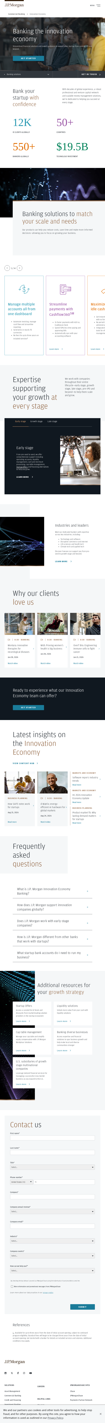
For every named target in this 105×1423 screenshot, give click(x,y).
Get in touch (89, 74)
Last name (14, 1148)
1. (13, 1333)
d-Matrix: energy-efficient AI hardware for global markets (53, 807)
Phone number (16, 1177)
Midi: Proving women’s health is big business (52, 647)
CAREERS (41, 1386)
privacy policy (48, 1292)
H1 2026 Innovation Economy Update (82, 796)
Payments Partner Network (81, 1400)
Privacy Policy (55, 1417)
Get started (28, 58)
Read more (12, 822)
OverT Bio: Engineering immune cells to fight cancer (85, 648)
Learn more (54, 349)
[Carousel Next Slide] (19, 268)
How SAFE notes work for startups (19, 805)
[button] (101, 1414)
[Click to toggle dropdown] (48, 74)
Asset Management (12, 1391)
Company (14, 1192)
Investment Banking (13, 1404)
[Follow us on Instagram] (24, 1373)
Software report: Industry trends (85, 779)
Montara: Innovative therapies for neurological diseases (19, 648)
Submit (82, 1307)
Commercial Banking (13, 1396)
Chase (72, 1391)
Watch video (13, 663)
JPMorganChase (76, 1396)
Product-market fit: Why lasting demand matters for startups (84, 816)
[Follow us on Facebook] (18, 1373)
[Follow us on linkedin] (5, 1373)
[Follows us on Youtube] (30, 1373)
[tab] (21, 423)
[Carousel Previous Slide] (7, 268)
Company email (16, 1222)
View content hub (23, 763)
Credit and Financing (13, 1400)
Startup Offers (22, 467)
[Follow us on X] (12, 1373)
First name (14, 1133)
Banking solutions (14, 74)
